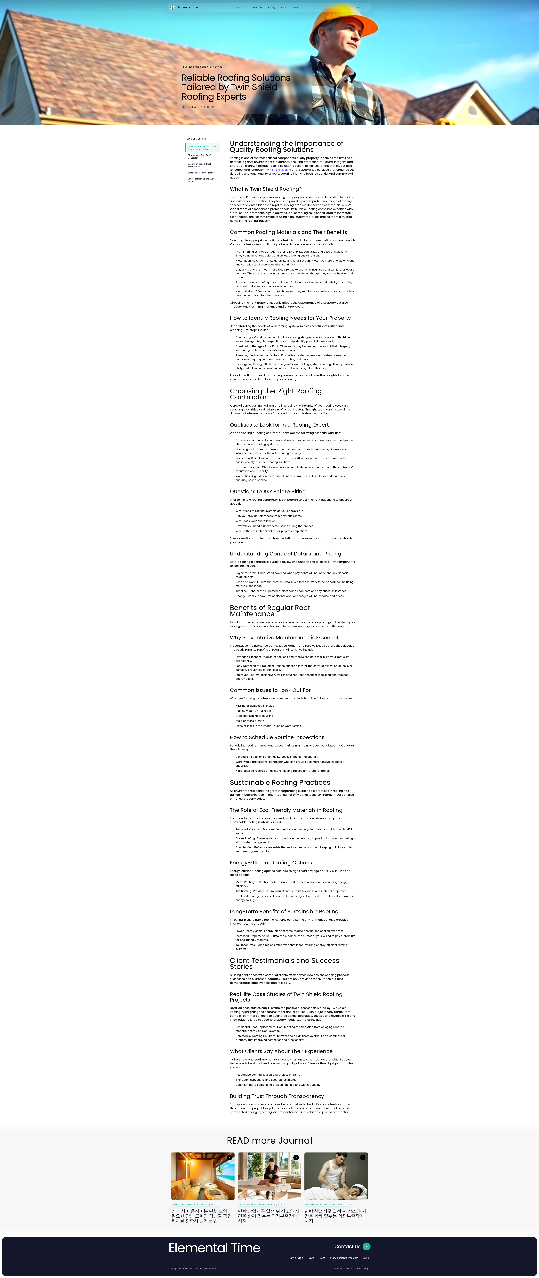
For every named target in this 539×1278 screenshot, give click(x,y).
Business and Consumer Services (203, 67)
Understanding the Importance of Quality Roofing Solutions (203, 147)
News (311, 1258)
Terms (358, 1268)
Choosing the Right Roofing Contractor (200, 156)
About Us (338, 1268)
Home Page (296, 1258)
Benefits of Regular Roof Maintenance (199, 165)
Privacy (348, 1268)
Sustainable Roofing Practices (202, 173)
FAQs (322, 1258)
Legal (366, 1268)
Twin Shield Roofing (278, 169)
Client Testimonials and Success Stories (203, 180)
